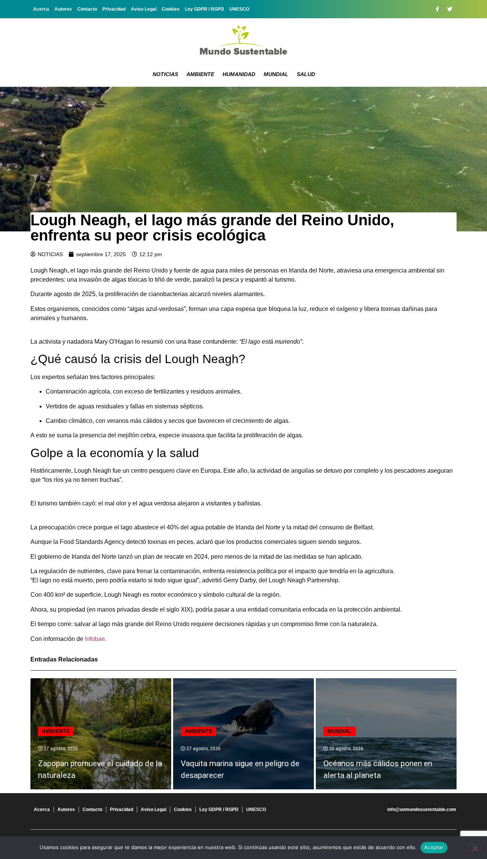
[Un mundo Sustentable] (243, 40)
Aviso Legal (143, 9)
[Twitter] (449, 9)
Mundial (276, 74)
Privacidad (114, 9)
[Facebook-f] (437, 9)
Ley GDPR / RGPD (204, 9)
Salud (306, 74)
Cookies (171, 9)
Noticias (165, 74)
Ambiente (200, 74)
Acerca (41, 9)
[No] (474, 847)
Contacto (87, 9)
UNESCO (239, 9)
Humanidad (239, 74)
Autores (63, 9)
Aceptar (434, 847)
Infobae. (96, 639)
